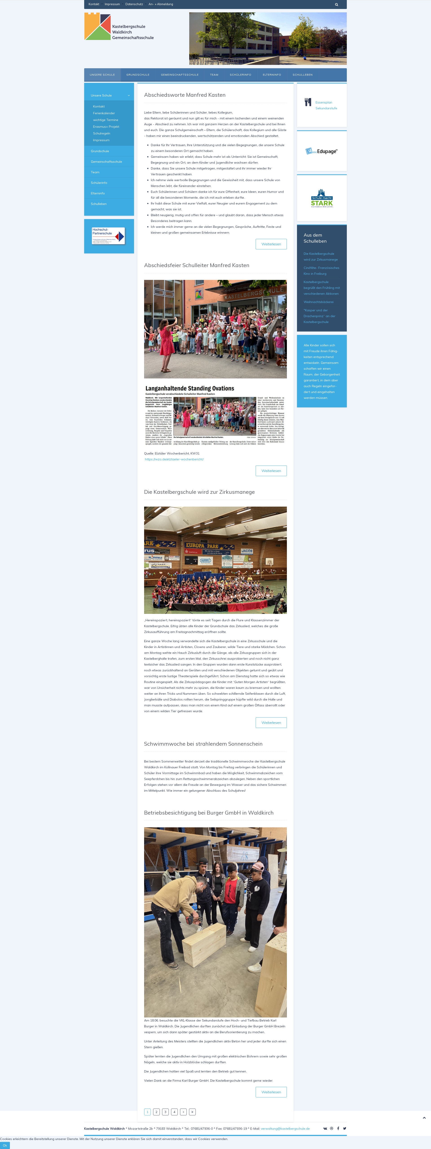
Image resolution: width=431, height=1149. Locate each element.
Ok (5, 1145)
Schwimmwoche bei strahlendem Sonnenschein (203, 743)
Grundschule (138, 74)
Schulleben (303, 74)
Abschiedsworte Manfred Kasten (185, 94)
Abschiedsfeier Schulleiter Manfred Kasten (196, 265)
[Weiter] (183, 1112)
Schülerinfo (240, 74)
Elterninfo (272, 74)
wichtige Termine (105, 120)
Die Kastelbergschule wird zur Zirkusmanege (199, 491)
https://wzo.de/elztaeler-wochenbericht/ (174, 459)
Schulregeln (101, 133)
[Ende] (192, 1112)
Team (214, 74)
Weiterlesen (271, 244)
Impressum (112, 4)
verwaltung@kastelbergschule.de (285, 1129)
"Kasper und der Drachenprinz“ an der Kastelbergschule (319, 316)
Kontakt (94, 4)
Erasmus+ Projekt (106, 127)
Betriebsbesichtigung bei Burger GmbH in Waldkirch (209, 812)
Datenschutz (134, 4)
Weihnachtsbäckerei (319, 302)
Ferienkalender (104, 113)
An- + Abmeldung (161, 4)
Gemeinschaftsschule (180, 74)
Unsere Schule (102, 74)
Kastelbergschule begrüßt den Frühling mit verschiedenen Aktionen (322, 288)
